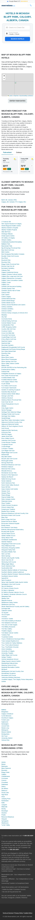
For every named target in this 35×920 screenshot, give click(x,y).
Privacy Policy (18, 913)
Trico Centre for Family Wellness (11, 643)
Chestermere (5, 776)
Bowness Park (5, 262)
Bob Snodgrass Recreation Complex (12, 254)
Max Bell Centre (6, 456)
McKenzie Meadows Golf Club (11, 464)
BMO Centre (5, 252)
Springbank (4, 821)
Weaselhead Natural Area (9, 663)
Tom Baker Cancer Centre (9, 633)
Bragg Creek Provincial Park (10, 264)
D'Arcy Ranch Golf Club (8, 339)
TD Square (4, 612)
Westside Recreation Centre (10, 667)
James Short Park (7, 436)
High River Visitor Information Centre (12, 420)
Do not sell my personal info (12, 892)
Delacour (4, 790)
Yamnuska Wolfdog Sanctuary (10, 677)
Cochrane (4, 778)
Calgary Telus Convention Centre (12, 280)
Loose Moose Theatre (8, 442)
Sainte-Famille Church (8, 535)
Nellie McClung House (8, 479)
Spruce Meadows (7, 586)
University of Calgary (7, 651)
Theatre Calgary (6, 631)
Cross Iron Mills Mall (7, 333)
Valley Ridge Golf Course (9, 655)
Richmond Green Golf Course (10, 515)
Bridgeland (4, 712)
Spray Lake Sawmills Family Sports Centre (14, 582)
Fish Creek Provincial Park (9, 375)
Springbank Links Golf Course (10, 584)
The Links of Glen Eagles (9, 625)
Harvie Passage (6, 410)
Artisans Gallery (6, 240)
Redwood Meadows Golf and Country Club (14, 513)
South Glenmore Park (8, 566)
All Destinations (23, 887)
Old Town (4, 736)
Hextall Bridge (5, 418)
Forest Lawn (5, 720)
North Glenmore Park (8, 483)
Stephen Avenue (6, 600)
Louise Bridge (5, 446)
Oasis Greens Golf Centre (9, 489)
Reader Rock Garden (8, 511)
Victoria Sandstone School (9, 659)
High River (4, 794)
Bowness (4, 770)
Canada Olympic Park (8, 288)
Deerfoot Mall (5, 343)
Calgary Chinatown (7, 714)
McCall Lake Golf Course (9, 458)
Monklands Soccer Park (9, 473)
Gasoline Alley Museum (8, 392)
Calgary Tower (6, 282)
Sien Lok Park (5, 554)
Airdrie (3, 762)
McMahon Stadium (7, 467)
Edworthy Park (5, 353)
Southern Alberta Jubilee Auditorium (12, 572)
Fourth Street (5, 383)
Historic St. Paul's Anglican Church (12, 426)
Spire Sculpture (6, 580)
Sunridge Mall (5, 608)
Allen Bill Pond (5, 232)
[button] (4, 75)
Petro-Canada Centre (8, 499)
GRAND (3, 406)
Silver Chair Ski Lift (7, 560)
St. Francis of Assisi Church (9, 588)
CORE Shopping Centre (8, 327)
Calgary (3, 774)
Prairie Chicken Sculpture (9, 505)
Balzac (3, 764)
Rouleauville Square (7, 531)
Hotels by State (7, 889)
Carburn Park (5, 292)
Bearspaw (4, 766)
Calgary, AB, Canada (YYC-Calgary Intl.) (13, 202)
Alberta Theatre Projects (9, 230)
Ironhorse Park (6, 432)
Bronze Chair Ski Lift (7, 266)
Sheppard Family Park (8, 550)
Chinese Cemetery (7, 309)
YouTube (4, 897)
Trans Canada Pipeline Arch (10, 641)
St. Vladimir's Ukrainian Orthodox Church (14, 594)
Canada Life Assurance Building (11, 286)
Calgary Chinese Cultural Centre (11, 274)
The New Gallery (6, 629)
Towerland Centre (7, 637)
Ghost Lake (5, 792)
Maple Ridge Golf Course (9, 452)
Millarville (4, 807)
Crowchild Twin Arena (8, 335)
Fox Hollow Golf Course (9, 386)
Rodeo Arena (5, 525)
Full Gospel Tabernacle (8, 388)
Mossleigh (4, 811)
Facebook (23, 895)
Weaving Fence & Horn (8, 665)
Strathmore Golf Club (8, 604)
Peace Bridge (5, 495)
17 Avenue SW (6, 221)
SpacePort (4, 578)
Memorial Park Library (8, 469)
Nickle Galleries (6, 481)
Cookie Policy (28, 913)
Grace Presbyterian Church (10, 404)
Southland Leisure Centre (9, 576)
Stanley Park (5, 598)
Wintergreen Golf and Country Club (12, 671)
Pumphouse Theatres (8, 509)
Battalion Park (5, 244)
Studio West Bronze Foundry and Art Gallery (15, 606)
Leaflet (10, 95)
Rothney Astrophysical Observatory (12, 529)
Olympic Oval (5, 491)
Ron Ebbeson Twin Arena (9, 527)
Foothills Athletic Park (8, 377)
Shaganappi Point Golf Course (11, 543)
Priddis (3, 815)
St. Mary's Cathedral (7, 590)
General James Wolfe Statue (10, 394)
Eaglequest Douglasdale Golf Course (13, 347)
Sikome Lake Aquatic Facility (10, 558)
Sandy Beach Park (7, 537)
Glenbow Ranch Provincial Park (11, 400)
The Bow (4, 616)
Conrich (3, 780)
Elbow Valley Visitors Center (10, 363)
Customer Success (20, 889)
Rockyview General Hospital (10, 523)
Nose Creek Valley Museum (10, 485)
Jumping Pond (5, 798)
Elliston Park (5, 365)
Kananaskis (5, 800)
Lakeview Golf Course (8, 440)
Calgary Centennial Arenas (9, 272)
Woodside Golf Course (8, 675)
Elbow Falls (5, 355)
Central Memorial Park (8, 298)
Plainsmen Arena (6, 501)
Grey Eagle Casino (7, 408)
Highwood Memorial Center (10, 424)
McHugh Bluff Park (7, 462)
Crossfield (4, 782)
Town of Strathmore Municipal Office (12, 639)
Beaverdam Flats (6, 246)
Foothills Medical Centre (9, 379)
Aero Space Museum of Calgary (11, 223)
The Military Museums (8, 627)
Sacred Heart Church (8, 533)
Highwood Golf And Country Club (11, 422)
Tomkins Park (5, 635)
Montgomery (5, 734)
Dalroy (3, 786)
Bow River (4, 258)
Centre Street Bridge (8, 300)
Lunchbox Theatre (7, 448)
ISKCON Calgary (6, 434)
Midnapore (4, 730)
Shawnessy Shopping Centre (10, 548)
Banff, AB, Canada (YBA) (9, 200)
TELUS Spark (5, 614)
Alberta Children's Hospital (9, 228)
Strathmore (4, 823)
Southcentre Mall (6, 568)
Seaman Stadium (6, 541)
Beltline (3, 709)
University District (6, 738)
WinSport (4, 669)
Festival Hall (5, 371)
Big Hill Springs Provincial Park (11, 248)
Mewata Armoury (6, 471)
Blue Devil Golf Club (7, 250)
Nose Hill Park (5, 487)
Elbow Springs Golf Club (9, 361)
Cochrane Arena (6, 319)
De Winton (4, 788)
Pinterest (24, 897)
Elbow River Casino (7, 357)
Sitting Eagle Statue (7, 564)
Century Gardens (6, 307)
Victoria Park (5, 740)
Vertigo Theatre (6, 657)
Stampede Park (6, 596)
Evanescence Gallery (8, 369)
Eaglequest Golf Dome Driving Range (13, 349)
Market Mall (5, 454)
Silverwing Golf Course (8, 562)
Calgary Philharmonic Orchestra (11, 278)
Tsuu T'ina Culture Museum (10, 645)
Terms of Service (8, 913)
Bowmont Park (5, 260)
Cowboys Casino (6, 331)
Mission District (6, 732)
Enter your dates (17, 101)
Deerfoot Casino (6, 341)
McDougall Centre (7, 460)
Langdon (4, 805)
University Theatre (7, 653)
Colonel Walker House (8, 323)
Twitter (28, 895)
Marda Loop (5, 728)
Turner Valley (5, 825)
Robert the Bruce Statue (9, 521)
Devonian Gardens (7, 345)
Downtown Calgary (7, 718)
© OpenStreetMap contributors (26, 95)
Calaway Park (5, 270)
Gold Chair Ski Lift (7, 402)
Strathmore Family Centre (9, 602)
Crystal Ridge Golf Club (8, 337)
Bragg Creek (5, 772)
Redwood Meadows (7, 817)
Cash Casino (5, 294)
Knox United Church (7, 438)
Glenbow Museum (7, 398)
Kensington (5, 724)
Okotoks (4, 813)
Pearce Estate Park (7, 497)
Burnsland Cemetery (7, 268)
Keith (3, 802)
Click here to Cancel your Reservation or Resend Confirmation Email (17, 866)
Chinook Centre (6, 311)
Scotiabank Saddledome (9, 539)
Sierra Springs (5, 556)
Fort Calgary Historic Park (9, 381)
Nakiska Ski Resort (7, 477)
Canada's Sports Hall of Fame (10, 290)
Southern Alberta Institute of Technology (14, 570)
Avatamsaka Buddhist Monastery (11, 242)
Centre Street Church (8, 302)
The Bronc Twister (7, 618)
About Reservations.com (9, 887)
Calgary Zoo (5, 284)
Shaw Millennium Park (8, 546)
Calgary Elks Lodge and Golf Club (12, 276)
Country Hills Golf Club (8, 329)
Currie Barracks (6, 716)
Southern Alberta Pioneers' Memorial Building (15, 574)
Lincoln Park (5, 726)
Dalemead (4, 784)
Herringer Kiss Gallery (8, 416)
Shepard (4, 819)
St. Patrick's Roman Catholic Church (12, 592)
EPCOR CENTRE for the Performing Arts (14, 367)
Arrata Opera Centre (7, 236)
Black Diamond (6, 768)
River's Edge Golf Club (8, 519)
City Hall (4, 317)
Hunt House (5, 428)
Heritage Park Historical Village (11, 412)
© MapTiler (15, 95)
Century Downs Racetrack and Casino (13, 304)
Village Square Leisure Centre (11, 661)
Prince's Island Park (7, 507)
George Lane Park (7, 396)
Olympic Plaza (5, 493)
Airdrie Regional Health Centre (11, 225)
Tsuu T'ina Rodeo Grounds (9, 647)
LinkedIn (18, 897)
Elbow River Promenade (9, 359)
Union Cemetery (6, 649)
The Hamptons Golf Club (9, 622)
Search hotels (17, 39)
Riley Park (4, 517)
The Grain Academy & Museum (11, 620)
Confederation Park (7, 325)
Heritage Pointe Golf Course (10, 414)
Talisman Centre (6, 610)
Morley (3, 809)
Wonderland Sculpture (8, 673)
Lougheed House (7, 444)
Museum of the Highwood (9, 475)
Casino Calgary (6, 296)
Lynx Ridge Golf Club (7, 450)
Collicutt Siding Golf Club (9, 321)
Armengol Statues (7, 234)
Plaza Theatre (5, 503)
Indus (3, 796)
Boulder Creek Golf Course (10, 256)
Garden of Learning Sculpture (10, 390)
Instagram (11, 897)
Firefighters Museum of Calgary (11, 373)
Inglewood (4, 722)
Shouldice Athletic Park (8, 552)
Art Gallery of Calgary (8, 238)
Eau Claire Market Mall (8, 351)
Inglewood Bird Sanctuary (9, 430)
